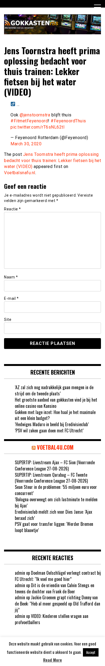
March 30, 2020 (25, 143)
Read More (52, 660)
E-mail (11, 298)
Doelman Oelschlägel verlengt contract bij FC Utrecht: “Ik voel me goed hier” (58, 576)
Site (7, 319)
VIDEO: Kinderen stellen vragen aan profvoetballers (51, 619)
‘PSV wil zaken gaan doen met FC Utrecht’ (49, 430)
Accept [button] (90, 652)
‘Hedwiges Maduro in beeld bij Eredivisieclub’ (52, 424)
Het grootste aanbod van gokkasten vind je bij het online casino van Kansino (56, 402)
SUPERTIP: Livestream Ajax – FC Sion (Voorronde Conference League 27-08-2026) (55, 465)
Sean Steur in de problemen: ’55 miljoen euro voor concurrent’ (56, 490)
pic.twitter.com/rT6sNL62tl (37, 127)
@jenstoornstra (35, 114)
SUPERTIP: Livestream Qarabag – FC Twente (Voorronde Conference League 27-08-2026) (51, 478)
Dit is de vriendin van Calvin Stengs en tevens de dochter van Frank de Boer (54, 588)
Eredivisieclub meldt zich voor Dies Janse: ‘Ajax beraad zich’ (53, 515)
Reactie (12, 209)
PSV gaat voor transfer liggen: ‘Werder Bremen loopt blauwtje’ (54, 527)
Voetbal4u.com (55, 447)
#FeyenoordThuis (68, 120)
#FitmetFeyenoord (29, 120)
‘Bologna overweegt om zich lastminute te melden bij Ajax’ (56, 502)
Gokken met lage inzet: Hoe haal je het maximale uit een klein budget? (55, 415)
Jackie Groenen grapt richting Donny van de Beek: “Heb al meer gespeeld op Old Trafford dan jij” (57, 603)
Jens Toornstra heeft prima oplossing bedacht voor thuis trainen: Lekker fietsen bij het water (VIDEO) (52, 160)
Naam (11, 277)
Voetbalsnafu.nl (19, 172)
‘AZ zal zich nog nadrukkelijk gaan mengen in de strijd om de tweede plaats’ (54, 390)
